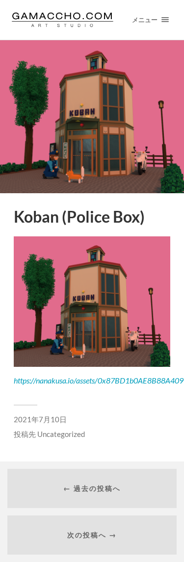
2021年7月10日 (40, 419)
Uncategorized (61, 434)
